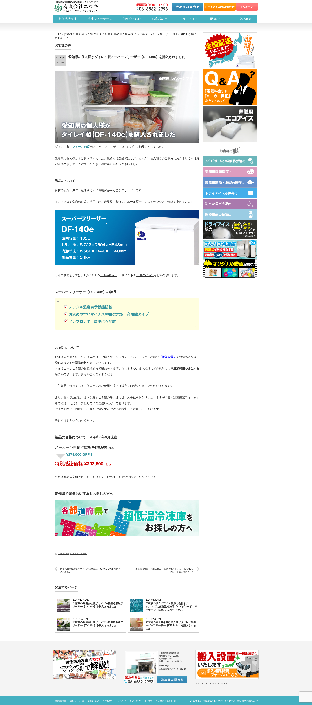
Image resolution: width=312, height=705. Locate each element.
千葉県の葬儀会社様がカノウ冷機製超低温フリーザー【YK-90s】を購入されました (98, 605)
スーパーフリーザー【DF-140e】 (114, 146)
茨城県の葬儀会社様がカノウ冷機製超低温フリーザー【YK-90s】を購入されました (98, 624)
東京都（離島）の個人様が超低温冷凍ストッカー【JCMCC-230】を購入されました (164, 570)
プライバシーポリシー (219, 683)
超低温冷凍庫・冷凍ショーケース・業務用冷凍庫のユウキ (231, 701)
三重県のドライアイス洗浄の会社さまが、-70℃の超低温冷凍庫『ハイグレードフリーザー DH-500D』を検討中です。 (171, 606)
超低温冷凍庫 (67, 19)
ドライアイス (190, 19)
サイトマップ (201, 683)
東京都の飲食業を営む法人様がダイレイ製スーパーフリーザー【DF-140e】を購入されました (171, 625)
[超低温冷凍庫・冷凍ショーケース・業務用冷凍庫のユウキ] (76, 6)
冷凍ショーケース (100, 19)
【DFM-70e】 (145, 275)
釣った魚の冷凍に (78, 553)
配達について (219, 19)
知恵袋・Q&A (132, 19)
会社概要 (245, 19)
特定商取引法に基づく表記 (166, 701)
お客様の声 (159, 19)
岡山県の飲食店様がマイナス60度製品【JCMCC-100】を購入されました (90, 570)
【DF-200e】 (108, 275)
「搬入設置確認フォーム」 (182, 397)
